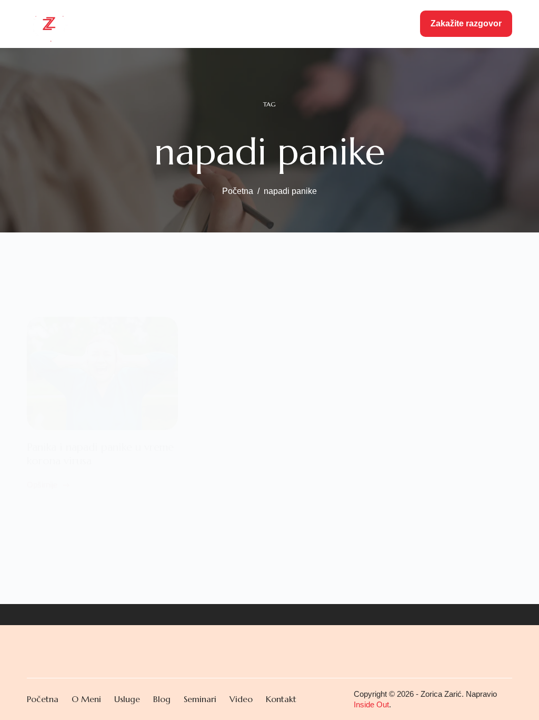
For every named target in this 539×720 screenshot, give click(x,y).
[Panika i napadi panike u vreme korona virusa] (102, 373)
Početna (121, 23)
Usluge (211, 23)
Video (342, 23)
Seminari (267, 23)
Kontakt (385, 23)
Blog (307, 23)
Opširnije (42, 486)
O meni (168, 23)
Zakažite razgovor (466, 23)
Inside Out (371, 704)
